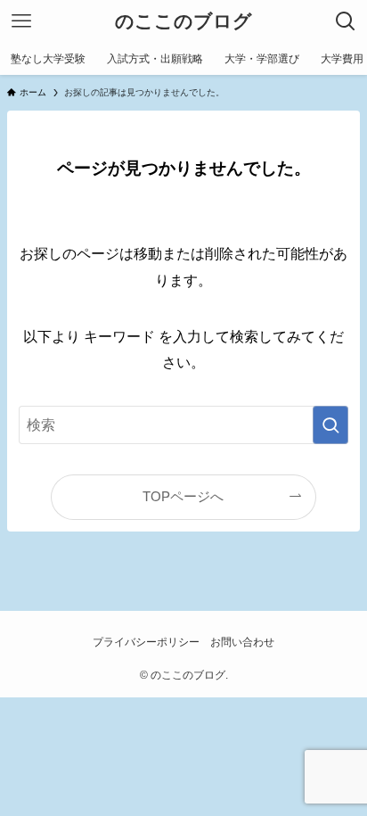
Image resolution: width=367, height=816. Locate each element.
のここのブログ (183, 21)
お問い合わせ (242, 642)
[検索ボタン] (345, 21)
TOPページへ (183, 497)
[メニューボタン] (21, 21)
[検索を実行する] (330, 425)
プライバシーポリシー (146, 642)
